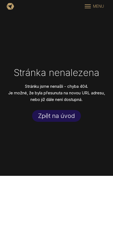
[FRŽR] (10, 6)
